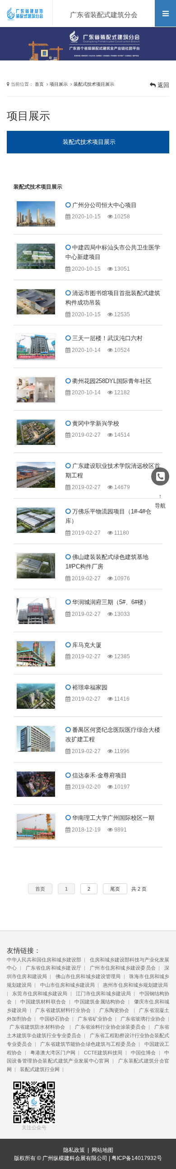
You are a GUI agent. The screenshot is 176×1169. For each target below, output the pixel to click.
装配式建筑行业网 (40, 1069)
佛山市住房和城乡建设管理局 (88, 976)
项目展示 (59, 84)
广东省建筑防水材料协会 (37, 1027)
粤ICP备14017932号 (136, 1158)
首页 (39, 84)
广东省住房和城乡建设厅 (53, 967)
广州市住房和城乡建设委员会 (123, 967)
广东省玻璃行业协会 (142, 1018)
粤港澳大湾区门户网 (52, 1052)
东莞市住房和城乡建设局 (39, 993)
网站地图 (102, 1150)
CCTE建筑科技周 (103, 1052)
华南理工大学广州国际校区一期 (112, 817)
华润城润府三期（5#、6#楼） (109, 602)
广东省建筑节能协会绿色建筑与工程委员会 (88, 1044)
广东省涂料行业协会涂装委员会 (110, 1027)
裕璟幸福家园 (88, 687)
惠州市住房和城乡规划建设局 (135, 985)
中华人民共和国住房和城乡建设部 (44, 959)
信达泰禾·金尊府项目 (98, 775)
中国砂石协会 (54, 1018)
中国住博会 (143, 1052)
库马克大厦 (86, 645)
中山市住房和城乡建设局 (67, 985)
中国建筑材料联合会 (43, 1001)
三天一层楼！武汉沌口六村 (106, 338)
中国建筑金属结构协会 (99, 1001)
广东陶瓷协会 (115, 1010)
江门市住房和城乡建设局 (103, 993)
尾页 (115, 889)
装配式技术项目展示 (94, 84)
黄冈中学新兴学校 (94, 423)
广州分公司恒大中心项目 (103, 205)
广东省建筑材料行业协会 (63, 1010)
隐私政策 (74, 1150)
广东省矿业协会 (95, 1018)
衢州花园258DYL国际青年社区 (111, 381)
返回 (162, 85)
